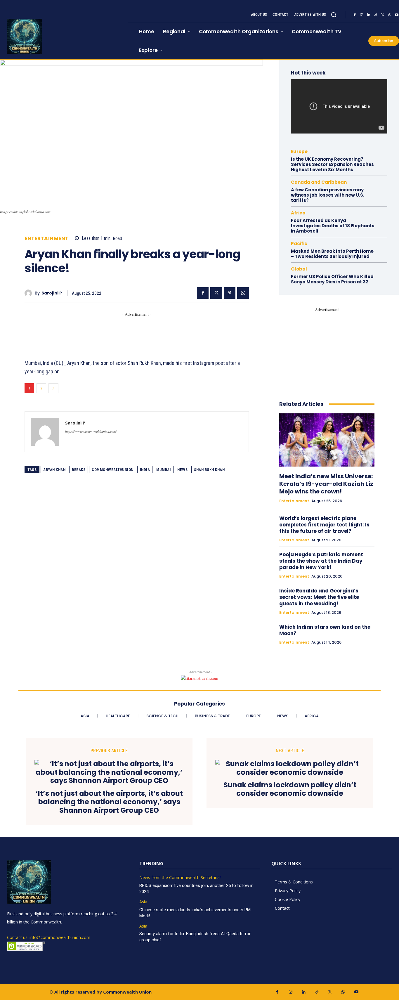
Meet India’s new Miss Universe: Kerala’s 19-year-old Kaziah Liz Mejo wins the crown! (326, 483)
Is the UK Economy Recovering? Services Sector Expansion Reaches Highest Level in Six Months (332, 164)
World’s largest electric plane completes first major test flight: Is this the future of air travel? (324, 525)
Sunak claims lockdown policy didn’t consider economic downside (289, 789)
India (145, 469)
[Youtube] (356, 992)
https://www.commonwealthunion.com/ (91, 431)
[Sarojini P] (30, 293)
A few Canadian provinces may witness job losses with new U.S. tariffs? (327, 195)
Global (299, 269)
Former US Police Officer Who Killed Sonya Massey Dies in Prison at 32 (332, 279)
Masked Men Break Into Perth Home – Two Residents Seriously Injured (332, 253)
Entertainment (47, 238)
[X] (382, 14)
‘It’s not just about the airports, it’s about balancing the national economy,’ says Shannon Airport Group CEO (109, 801)
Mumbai (163, 469)
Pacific (299, 243)
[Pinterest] (229, 293)
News (182, 469)
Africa (298, 213)
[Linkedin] (368, 14)
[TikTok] (375, 14)
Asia (143, 902)
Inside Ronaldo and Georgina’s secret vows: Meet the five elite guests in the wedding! (319, 597)
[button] (334, 15)
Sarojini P (51, 293)
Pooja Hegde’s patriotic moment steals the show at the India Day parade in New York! (321, 561)
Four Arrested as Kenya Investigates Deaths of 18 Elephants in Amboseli (332, 225)
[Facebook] (354, 14)
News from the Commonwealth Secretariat (180, 877)
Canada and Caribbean (319, 182)
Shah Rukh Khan (209, 469)
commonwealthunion (112, 469)
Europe (299, 151)
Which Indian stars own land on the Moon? (324, 630)
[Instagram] (361, 14)
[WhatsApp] (389, 14)
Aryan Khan (54, 469)
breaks (78, 469)
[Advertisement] (131, 330)
